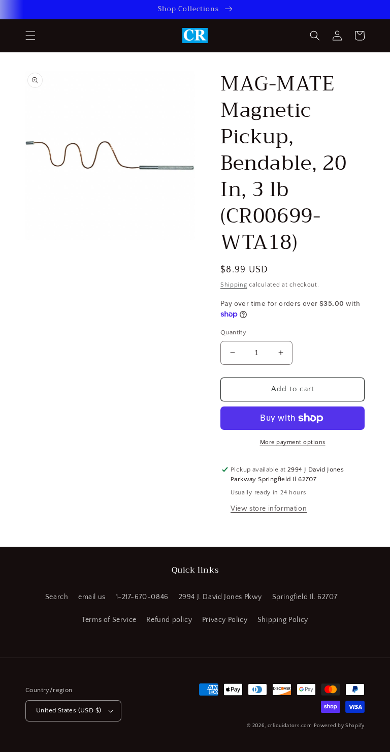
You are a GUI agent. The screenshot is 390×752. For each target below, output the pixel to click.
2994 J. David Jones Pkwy (220, 597)
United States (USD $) (68, 710)
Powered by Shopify (339, 726)
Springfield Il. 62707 (305, 597)
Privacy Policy (224, 620)
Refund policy (169, 620)
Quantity (233, 332)
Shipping (233, 284)
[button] (30, 35)
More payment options (293, 442)
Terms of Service (109, 620)
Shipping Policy (282, 620)
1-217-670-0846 (142, 597)
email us (92, 597)
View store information (269, 509)
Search (57, 597)
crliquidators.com (290, 726)
